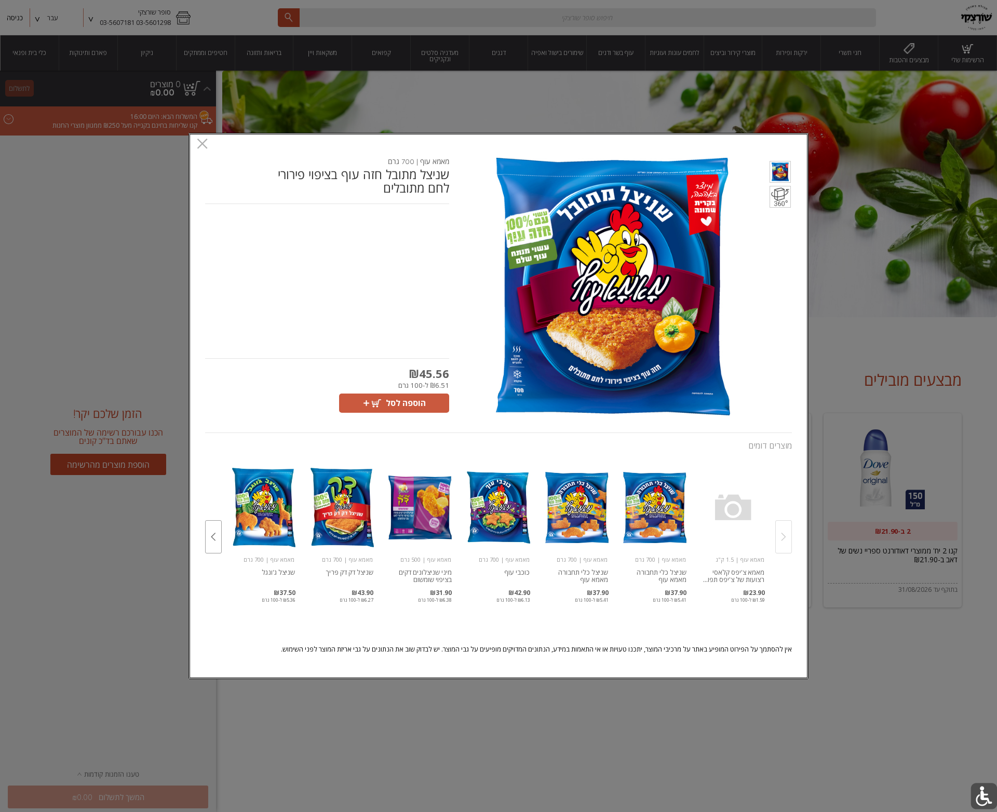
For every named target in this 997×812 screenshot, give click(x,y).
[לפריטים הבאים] (213, 536)
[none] (732, 525)
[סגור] (202, 144)
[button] (780, 173)
